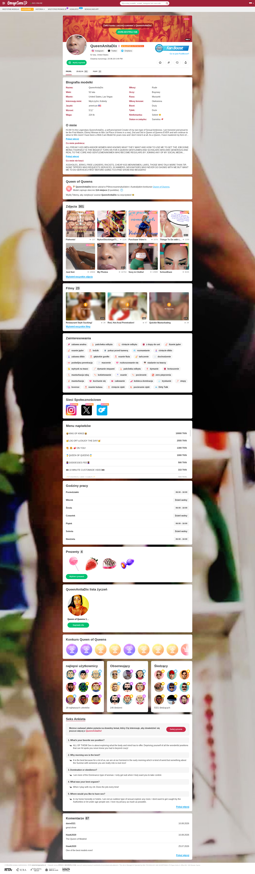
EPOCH (60, 865)
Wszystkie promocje (57, 9)
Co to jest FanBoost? (179, 54)
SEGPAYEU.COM (70, 865)
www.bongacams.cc (39, 865)
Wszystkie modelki (10, 9)
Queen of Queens (161, 187)
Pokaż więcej (72, 139)
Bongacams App (92, 9)
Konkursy (74, 9)
